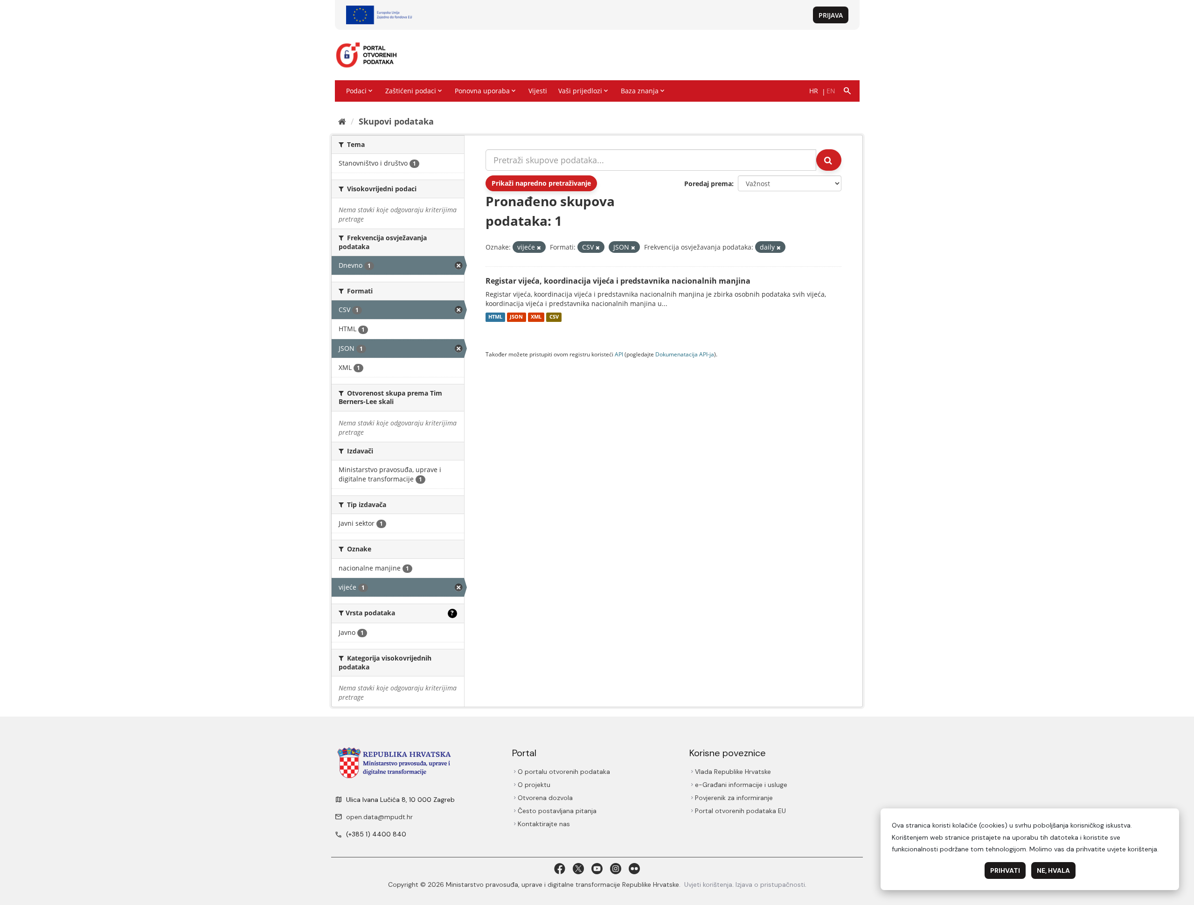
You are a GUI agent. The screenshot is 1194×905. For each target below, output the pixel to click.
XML (536, 317)
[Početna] (342, 121)
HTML (495, 317)
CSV (554, 317)
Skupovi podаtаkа (396, 121)
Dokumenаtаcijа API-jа (684, 354)
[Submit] (828, 160)
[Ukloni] (539, 247)
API (619, 354)
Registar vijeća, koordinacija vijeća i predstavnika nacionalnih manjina (618, 281)
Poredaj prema (708, 183)
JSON (516, 317)
